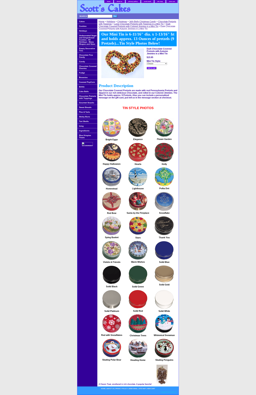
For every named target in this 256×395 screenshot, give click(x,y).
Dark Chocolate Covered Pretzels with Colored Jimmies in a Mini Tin (134, 25)
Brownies (83, 77)
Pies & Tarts (84, 112)
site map (160, 1)
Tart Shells (84, 121)
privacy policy (133, 1)
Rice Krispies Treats (85, 136)
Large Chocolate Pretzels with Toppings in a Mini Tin (139, 24)
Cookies (83, 26)
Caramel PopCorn (87, 82)
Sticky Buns (84, 117)
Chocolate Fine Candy (86, 56)
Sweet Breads (85, 107)
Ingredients (84, 131)
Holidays (111, 21)
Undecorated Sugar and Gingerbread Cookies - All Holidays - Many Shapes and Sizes (88, 39)
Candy (82, 61)
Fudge (82, 73)
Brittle (82, 87)
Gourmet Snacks (86, 103)
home (109, 1)
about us (119, 1)
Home (101, 21)
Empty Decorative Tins (87, 49)
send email (147, 1)
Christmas (122, 21)
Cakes (82, 21)
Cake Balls (84, 91)
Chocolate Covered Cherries (88, 67)
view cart (172, 1)
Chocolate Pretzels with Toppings (87, 97)
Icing (81, 126)
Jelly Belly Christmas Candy (142, 21)
